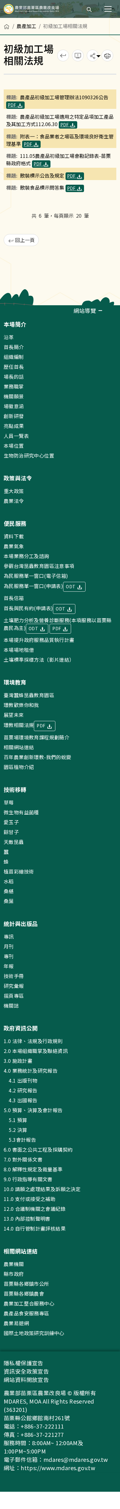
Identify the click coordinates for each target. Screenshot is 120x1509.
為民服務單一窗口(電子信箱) (36, 575)
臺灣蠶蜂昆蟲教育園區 (29, 695)
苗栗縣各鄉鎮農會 (24, 1293)
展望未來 (14, 714)
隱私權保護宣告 (23, 1363)
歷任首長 (14, 366)
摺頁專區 (14, 995)
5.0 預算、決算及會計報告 (33, 1110)
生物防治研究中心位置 (29, 455)
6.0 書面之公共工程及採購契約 (38, 1149)
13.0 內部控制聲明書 (27, 1218)
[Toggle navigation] (108, 9)
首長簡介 (14, 347)
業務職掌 (14, 386)
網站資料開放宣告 (26, 1379)
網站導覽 (86, 310)
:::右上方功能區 (63, 7)
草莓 (9, 802)
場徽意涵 (14, 406)
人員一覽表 (16, 435)
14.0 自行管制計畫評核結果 (35, 1228)
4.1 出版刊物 (21, 1080)
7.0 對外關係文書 (23, 1159)
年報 (9, 966)
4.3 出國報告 (21, 1100)
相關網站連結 (19, 747)
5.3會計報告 (20, 1139)
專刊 (9, 956)
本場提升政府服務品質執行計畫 (39, 639)
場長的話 (14, 376)
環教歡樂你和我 (21, 705)
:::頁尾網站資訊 (19, 309)
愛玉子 (11, 822)
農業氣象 (14, 546)
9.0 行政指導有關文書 (28, 1179)
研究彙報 (14, 985)
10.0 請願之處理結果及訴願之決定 (42, 1189)
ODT (71, 586)
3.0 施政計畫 (18, 1060)
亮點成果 (14, 426)
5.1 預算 (15, 1120)
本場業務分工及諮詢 (26, 556)
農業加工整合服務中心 (29, 1303)
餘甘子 (11, 832)
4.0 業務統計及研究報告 (31, 1070)
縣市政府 (14, 1273)
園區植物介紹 (19, 767)
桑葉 (9, 901)
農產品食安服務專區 (26, 1313)
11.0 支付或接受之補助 (29, 1199)
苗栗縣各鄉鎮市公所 (26, 1283)
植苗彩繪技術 (19, 871)
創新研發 (14, 416)
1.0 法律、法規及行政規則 (33, 1041)
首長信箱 (14, 598)
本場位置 (14, 445)
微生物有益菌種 (21, 812)
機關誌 (11, 1005)
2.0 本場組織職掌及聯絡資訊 (36, 1051)
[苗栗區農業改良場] (31, 8)
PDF (12, 105)
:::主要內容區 (14, 21)
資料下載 (14, 536)
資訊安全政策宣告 (26, 1371)
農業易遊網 (16, 1323)
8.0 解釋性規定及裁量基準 (33, 1169)
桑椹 (9, 891)
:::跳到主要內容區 (19, 3)
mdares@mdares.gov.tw (75, 1459)
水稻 (9, 881)
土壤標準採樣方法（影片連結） (39, 659)
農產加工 (26, 26)
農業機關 (14, 1264)
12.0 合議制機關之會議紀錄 (35, 1208)
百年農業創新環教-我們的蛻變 (37, 757)
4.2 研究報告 (21, 1090)
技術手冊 (14, 976)
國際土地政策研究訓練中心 (34, 1333)
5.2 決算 (15, 1129)
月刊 (9, 946)
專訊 (9, 936)
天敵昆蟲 (14, 841)
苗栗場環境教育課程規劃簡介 (36, 737)
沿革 (9, 337)
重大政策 (14, 491)
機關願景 (14, 396)
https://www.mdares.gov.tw (58, 1468)
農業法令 (14, 500)
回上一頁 (24, 240)
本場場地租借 (19, 649)
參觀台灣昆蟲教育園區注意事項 (39, 565)
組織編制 (14, 356)
